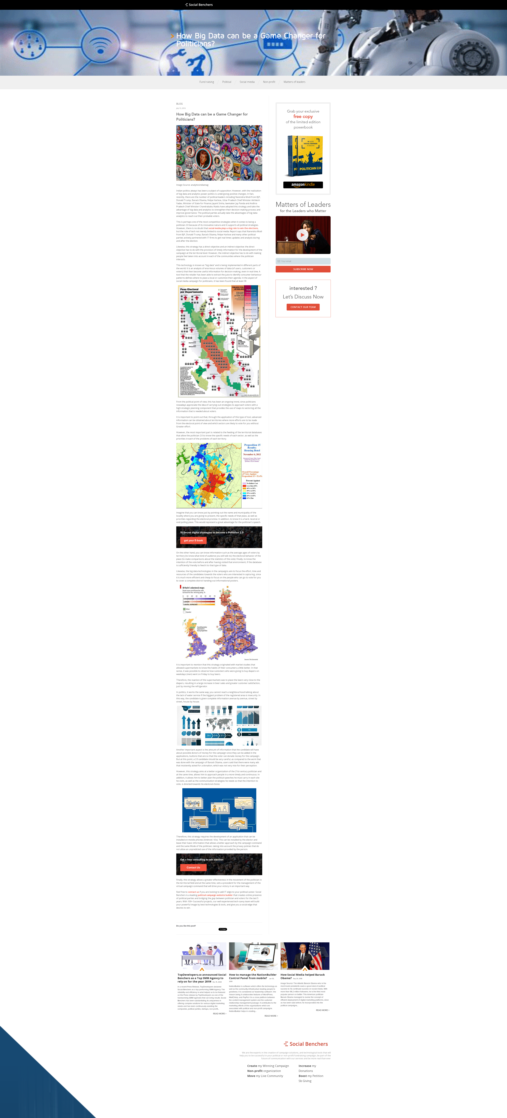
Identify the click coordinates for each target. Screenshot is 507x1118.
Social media (247, 82)
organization (264, 1071)
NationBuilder (222, 1112)
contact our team (303, 307)
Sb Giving (305, 1081)
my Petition (311, 1076)
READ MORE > (219, 1013)
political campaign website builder (215, 895)
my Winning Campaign (268, 1066)
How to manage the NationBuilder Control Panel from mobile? (253, 976)
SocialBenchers (196, 1112)
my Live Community (265, 1076)
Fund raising (206, 82)
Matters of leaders (294, 82)
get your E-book (193, 540)
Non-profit (269, 82)
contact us (193, 891)
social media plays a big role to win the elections (233, 228)
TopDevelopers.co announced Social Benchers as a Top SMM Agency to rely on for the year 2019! (202, 978)
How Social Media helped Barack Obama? (303, 976)
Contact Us (193, 867)
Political (226, 82)
